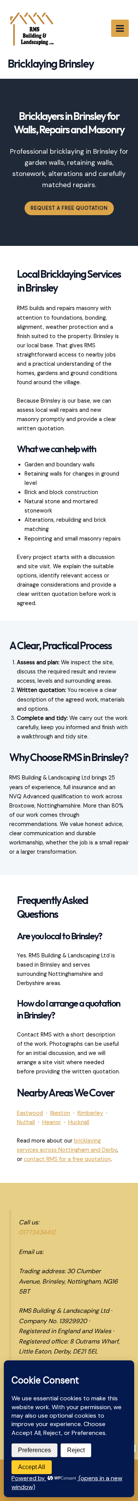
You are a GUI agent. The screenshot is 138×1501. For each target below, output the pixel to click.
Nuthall (26, 1122)
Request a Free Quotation (69, 208)
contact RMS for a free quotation (67, 1159)
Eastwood (30, 1113)
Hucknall (78, 1122)
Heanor (51, 1122)
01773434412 (37, 1232)
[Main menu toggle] (120, 28)
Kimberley (90, 1113)
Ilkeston (60, 1113)
